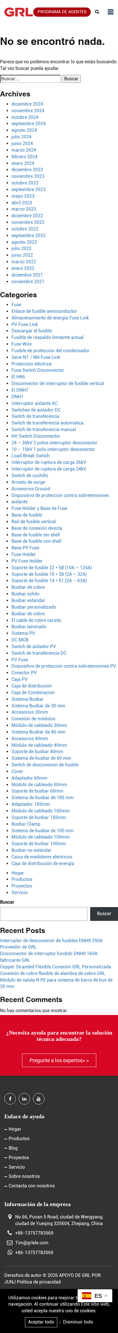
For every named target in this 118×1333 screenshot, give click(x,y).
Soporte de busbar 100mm (38, 843)
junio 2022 (22, 255)
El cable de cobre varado (36, 620)
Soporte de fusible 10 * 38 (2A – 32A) (49, 574)
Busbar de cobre (28, 587)
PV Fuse (19, 659)
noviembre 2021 (27, 281)
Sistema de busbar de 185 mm (42, 797)
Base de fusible (26, 515)
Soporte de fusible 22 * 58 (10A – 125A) (51, 567)
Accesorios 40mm (29, 738)
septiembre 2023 (28, 189)
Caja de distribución (31, 686)
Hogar (17, 873)
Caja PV (19, 679)
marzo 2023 (23, 209)
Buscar (7, 902)
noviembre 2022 (27, 222)
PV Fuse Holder (27, 561)
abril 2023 (21, 202)
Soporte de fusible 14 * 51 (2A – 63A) (49, 580)
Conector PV (24, 672)
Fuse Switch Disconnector (37, 370)
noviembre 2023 (27, 176)
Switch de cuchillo (29, 475)
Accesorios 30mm (29, 712)
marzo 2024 (23, 150)
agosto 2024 (24, 130)
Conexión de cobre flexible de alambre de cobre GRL (52, 973)
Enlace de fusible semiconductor (44, 311)
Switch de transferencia (35, 416)
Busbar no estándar (31, 850)
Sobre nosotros (24, 1176)
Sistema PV (23, 633)
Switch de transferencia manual (43, 429)
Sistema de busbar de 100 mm (42, 830)
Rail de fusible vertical (33, 521)
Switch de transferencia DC (38, 653)
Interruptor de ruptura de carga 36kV (48, 462)
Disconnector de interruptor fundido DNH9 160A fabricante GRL (48, 957)
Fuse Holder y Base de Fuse (39, 508)
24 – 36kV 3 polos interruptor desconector (54, 442)
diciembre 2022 (27, 215)
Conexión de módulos (33, 718)
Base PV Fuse (25, 548)
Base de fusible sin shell (35, 535)
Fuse (16, 304)
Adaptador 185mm (30, 804)
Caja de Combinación (33, 692)
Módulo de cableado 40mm (39, 745)
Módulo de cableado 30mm (39, 725)
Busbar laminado (28, 626)
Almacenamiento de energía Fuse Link (50, 318)
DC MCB (19, 640)
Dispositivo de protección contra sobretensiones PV (63, 666)
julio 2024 (21, 137)
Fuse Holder (23, 554)
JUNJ (10, 1282)
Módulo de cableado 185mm (40, 811)
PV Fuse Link (24, 324)
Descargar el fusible (31, 331)
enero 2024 (22, 163)
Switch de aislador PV (33, 646)
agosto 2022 (24, 242)
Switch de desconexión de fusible (44, 765)
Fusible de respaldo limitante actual (47, 337)
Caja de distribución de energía (42, 863)
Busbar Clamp (25, 824)
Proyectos (21, 886)
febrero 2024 (24, 156)
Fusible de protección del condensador (50, 350)
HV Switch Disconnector (35, 436)
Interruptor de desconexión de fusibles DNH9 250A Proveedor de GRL (51, 944)
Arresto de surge (28, 482)
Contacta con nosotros (32, 1186)
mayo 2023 (22, 196)
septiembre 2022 (28, 235)
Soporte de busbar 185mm (38, 817)
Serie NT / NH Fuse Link (35, 357)
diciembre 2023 (27, 169)
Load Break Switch (30, 455)
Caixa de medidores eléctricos (41, 857)
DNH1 (17, 396)
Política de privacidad (39, 1282)
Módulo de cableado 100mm (40, 837)
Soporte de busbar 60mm (37, 791)
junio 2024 (22, 143)
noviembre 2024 (27, 110)
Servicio (19, 892)
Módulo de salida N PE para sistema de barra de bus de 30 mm (56, 983)
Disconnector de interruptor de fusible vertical (57, 383)
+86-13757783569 (34, 1233)
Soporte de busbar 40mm (37, 751)
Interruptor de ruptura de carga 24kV (48, 469)
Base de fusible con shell (36, 541)
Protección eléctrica (31, 364)
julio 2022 (21, 248)
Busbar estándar (28, 600)
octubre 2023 (24, 183)
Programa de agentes (62, 11)
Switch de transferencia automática (47, 423)
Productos (21, 879)
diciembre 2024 (27, 104)
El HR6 (18, 377)
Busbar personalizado (33, 607)
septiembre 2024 (28, 123)
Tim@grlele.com (31, 1243)
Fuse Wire (21, 344)
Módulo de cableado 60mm (39, 784)
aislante (19, 501)
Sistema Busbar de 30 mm (38, 706)
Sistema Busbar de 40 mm (38, 732)
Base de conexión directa (36, 528)
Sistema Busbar (27, 699)
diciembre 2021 (27, 275)
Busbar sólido (25, 594)
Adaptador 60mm (29, 778)
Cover (17, 771)
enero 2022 (22, 268)
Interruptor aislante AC (34, 403)
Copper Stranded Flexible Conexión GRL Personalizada (55, 967)
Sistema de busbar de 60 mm (41, 758)
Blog (13, 1148)
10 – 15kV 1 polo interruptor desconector (53, 449)
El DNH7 (19, 390)
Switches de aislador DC (36, 410)
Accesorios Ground (30, 489)
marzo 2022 (23, 261)
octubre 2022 (24, 229)
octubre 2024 (24, 117)
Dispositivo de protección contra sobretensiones (60, 495)
